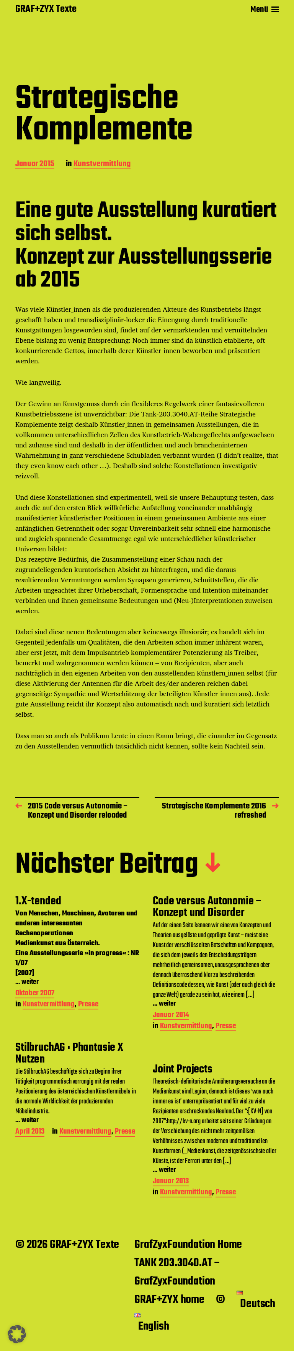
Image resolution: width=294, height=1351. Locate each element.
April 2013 (29, 1132)
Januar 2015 (34, 164)
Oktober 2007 (34, 994)
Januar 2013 (171, 1182)
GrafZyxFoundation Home (188, 1245)
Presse (88, 1005)
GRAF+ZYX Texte (46, 9)
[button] (17, 1334)
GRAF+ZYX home (169, 1300)
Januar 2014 (171, 1015)
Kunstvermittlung (102, 164)
